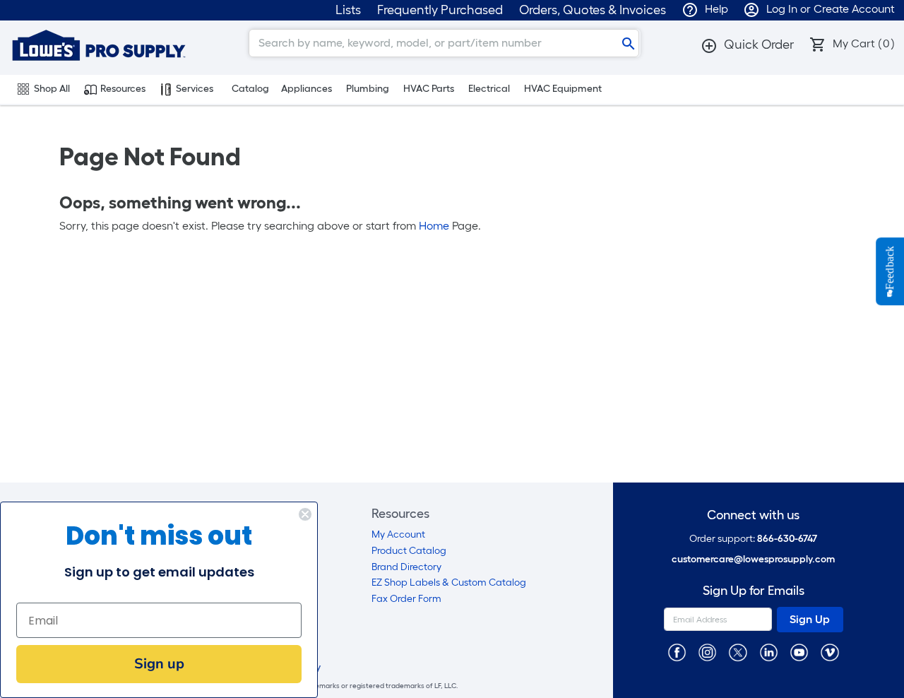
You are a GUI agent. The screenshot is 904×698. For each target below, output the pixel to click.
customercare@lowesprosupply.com (753, 559)
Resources (122, 89)
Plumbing (367, 89)
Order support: (753, 539)
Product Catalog (408, 551)
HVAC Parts (428, 89)
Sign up (159, 663)
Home (434, 225)
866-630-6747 (787, 539)
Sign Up (810, 619)
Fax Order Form (406, 599)
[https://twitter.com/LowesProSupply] (737, 652)
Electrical (489, 89)
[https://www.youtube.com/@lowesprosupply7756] (799, 652)
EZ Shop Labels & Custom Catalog (448, 582)
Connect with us (753, 515)
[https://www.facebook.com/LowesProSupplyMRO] (676, 652)
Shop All (52, 89)
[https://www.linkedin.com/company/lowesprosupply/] (768, 652)
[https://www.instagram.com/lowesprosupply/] (707, 652)
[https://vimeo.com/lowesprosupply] (829, 652)
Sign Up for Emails (753, 591)
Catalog (250, 89)
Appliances (306, 89)
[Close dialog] (305, 514)
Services (194, 89)
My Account (398, 534)
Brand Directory (406, 567)
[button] (747, 44)
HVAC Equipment (563, 89)
